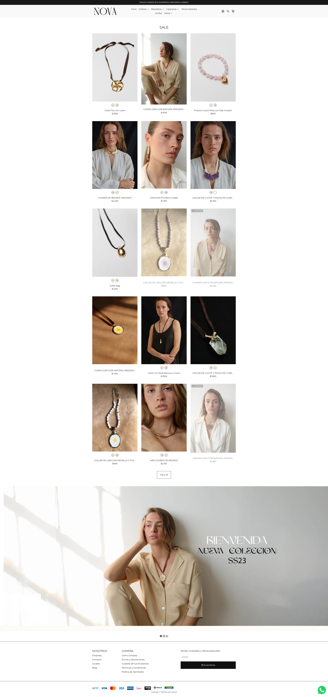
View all (164, 475)
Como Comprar (129, 655)
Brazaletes (157, 9)
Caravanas (172, 9)
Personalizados (189, 9)
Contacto (97, 659)
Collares (144, 9)
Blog (94, 668)
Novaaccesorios (171, 692)
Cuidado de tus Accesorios (135, 663)
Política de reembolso (133, 672)
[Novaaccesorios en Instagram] (164, 636)
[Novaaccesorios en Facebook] (161, 636)
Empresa (96, 655)
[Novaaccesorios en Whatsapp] (167, 636)
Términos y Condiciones (134, 668)
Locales (96, 663)
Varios (168, 13)
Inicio (134, 9)
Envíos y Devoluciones (133, 659)
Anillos (158, 13)
